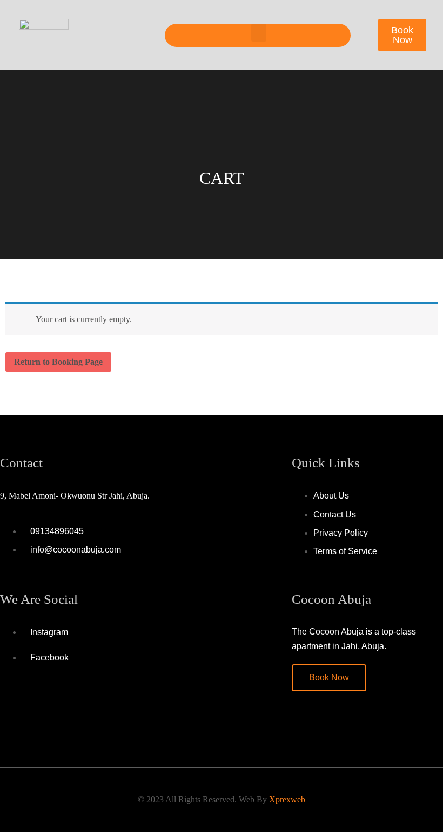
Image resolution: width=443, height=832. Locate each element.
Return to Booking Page (58, 361)
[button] (258, 33)
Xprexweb (287, 799)
